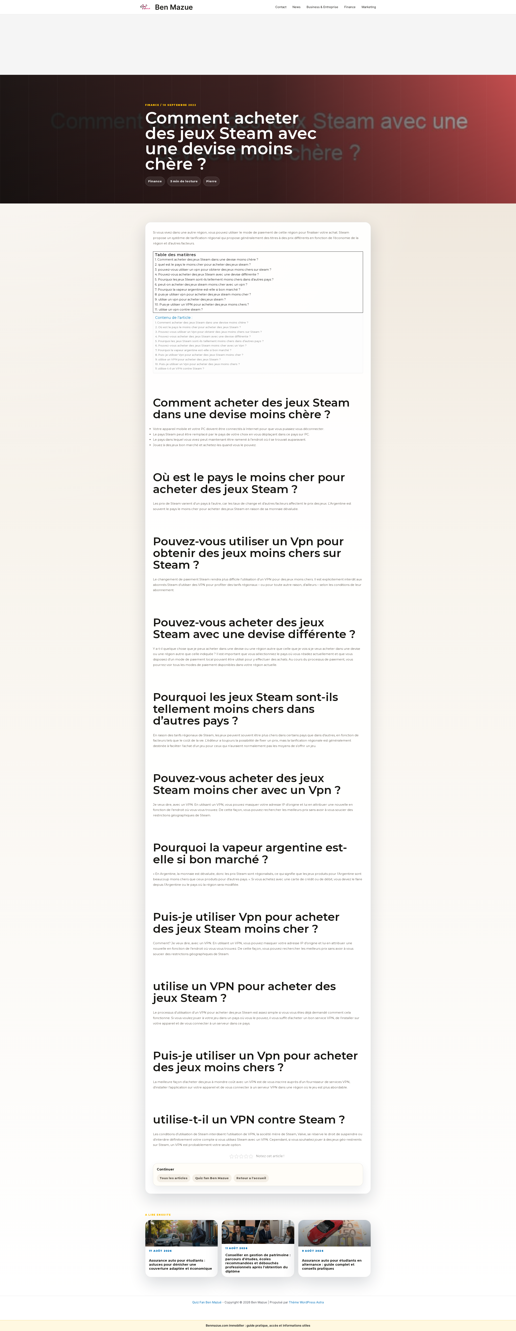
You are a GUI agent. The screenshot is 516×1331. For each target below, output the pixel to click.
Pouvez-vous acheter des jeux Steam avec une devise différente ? (204, 336)
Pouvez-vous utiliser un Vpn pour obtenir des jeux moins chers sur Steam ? (210, 331)
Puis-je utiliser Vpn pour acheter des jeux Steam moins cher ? (200, 354)
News (296, 7)
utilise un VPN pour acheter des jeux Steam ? (189, 359)
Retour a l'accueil (251, 1178)
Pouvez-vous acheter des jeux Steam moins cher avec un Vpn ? (202, 345)
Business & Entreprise (322, 7)
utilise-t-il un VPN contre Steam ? (181, 368)
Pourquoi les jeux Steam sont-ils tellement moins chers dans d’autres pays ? (211, 341)
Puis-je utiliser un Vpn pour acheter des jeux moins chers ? (199, 364)
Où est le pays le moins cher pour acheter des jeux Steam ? (199, 327)
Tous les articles (173, 1178)
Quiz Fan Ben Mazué (207, 1302)
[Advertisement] (258, 44)
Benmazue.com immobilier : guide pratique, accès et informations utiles (258, 1325)
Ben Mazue (174, 7)
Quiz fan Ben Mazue (212, 1178)
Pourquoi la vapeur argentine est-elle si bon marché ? (194, 350)
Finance (350, 7)
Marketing (369, 7)
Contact (280, 7)
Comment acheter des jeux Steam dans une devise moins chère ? (202, 322)
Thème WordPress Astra (306, 1302)
